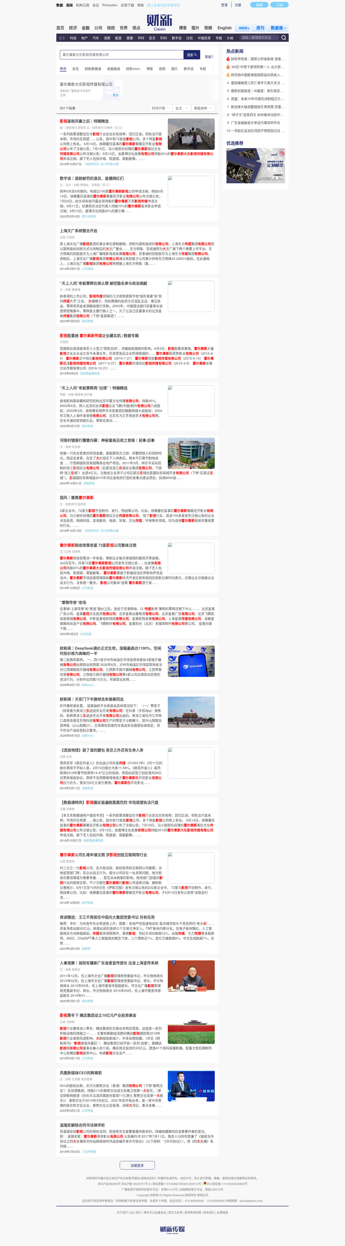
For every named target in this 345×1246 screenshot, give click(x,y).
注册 (238, 4)
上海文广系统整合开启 (78, 230)
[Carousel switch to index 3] (281, 178)
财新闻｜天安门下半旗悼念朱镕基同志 (92, 699)
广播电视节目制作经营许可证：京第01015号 (150, 1189)
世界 (124, 28)
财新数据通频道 (90, 373)
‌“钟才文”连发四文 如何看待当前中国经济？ (262, 114)
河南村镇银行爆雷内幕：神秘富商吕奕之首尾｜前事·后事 (107, 440)
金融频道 (89, 483)
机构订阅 (82, 5)
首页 (60, 28)
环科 (141, 37)
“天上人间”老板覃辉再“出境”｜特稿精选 (93, 388)
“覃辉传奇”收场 (73, 602)
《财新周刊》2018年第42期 (101, 164)
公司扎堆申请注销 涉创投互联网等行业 (103, 854)
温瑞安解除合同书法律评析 (82, 1125)
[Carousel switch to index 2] (277, 178)
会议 (95, 5)
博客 (183, 28)
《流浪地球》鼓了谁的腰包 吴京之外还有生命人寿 (101, 750)
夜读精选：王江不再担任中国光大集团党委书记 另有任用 (107, 917)
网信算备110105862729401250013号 (177, 1184)
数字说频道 (89, 216)
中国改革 (204, 37)
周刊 (260, 28)
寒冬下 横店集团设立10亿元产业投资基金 (98, 1015)
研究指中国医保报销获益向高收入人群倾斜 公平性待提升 (272, 74)
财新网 (86, 949)
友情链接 (222, 1212)
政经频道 (87, 321)
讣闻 (230, 37)
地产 (84, 37)
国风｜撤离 (77, 497)
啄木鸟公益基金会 (155, 1212)
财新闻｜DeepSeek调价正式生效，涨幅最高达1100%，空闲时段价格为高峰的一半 (110, 651)
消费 (107, 37)
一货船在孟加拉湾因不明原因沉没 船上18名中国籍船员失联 (274, 130)
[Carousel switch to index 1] (273, 178)
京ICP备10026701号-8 (136, 1184)
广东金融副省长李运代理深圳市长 (255, 122)
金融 (86, 28)
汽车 (95, 37)
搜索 (190, 55)
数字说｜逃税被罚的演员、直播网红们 (92, 178)
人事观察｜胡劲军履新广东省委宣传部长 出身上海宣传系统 (109, 963)
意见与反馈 (175, 1212)
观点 (136, 28)
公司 (98, 28)
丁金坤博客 (89, 1152)
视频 (208, 28)
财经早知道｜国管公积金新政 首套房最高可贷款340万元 (272, 58)
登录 (224, 4)
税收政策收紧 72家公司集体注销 (98, 545)
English (225, 28)
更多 (62, 37)
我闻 (69, 5)
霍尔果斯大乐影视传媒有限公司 (86, 84)
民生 (152, 37)
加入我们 (136, 1212)
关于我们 (122, 1212)
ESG (163, 37)
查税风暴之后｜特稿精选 (84, 121)
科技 (73, 37)
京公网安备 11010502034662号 (227, 1184)
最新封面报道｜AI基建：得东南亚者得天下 (262, 90)
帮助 (140, 5)
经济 (73, 28)
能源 (119, 37)
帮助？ (210, 56)
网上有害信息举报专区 (163, 5)
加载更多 (137, 1165)
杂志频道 (86, 634)
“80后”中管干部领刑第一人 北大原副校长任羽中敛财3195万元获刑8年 (282, 66)
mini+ (244, 28)
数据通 (277, 28)
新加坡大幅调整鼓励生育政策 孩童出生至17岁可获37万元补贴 (276, 106)
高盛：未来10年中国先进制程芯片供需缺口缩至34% (269, 98)
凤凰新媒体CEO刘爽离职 (81, 1072)
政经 (111, 28)
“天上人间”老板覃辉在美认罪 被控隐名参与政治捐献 (103, 283)
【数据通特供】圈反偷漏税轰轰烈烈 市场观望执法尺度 (109, 802)
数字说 (177, 37)
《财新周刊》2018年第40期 (101, 531)
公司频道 (87, 269)
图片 (195, 28)
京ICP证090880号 (109, 1184)
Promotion (110, 5)
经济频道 (87, 903)
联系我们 (209, 1212)
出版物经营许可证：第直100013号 (201, 1189)
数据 (59, 5)
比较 (189, 37)
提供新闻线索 (192, 1212)
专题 (218, 37)
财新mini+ (88, 685)
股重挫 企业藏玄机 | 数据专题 (99, 335)
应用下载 (127, 5)
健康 (129, 37)
